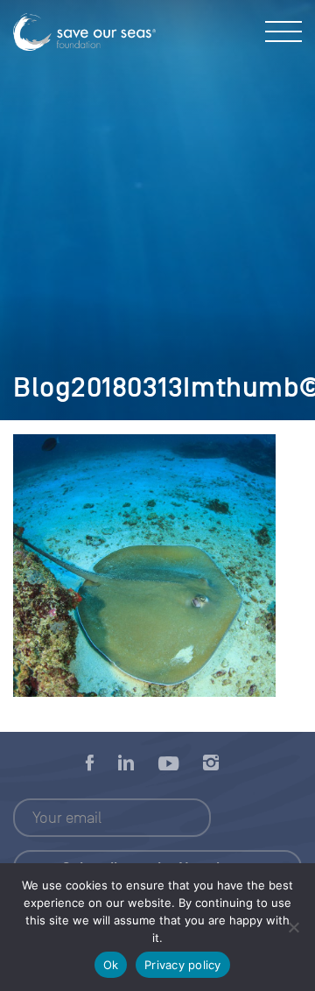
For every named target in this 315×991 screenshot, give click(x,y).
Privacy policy (182, 965)
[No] (293, 927)
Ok (111, 965)
